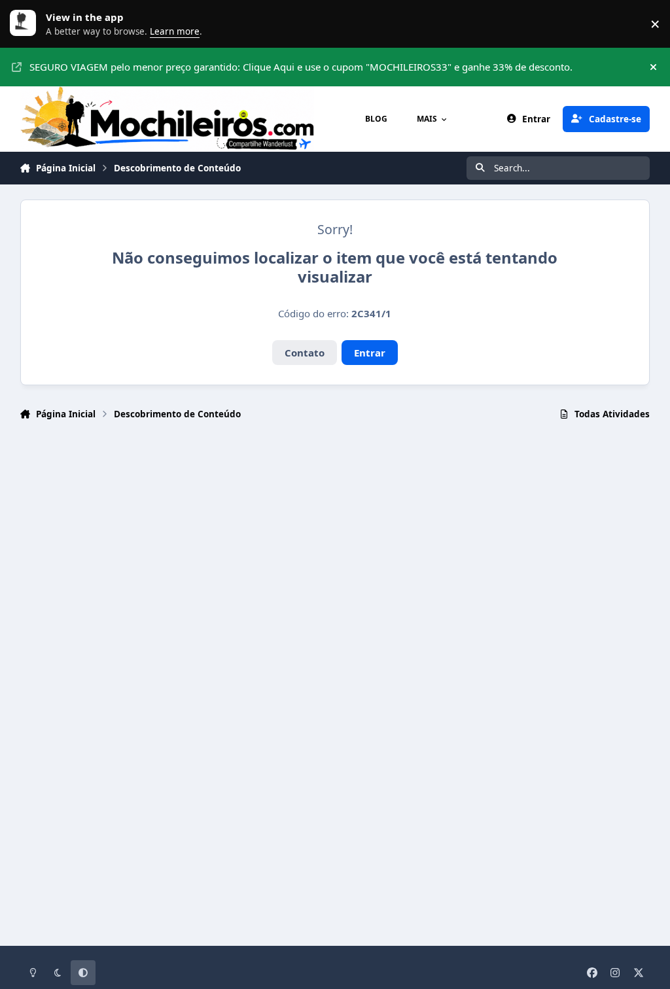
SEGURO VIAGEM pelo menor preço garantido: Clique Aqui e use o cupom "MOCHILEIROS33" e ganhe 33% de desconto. (301, 66)
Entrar (369, 352)
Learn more (26, 23)
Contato (305, 352)
